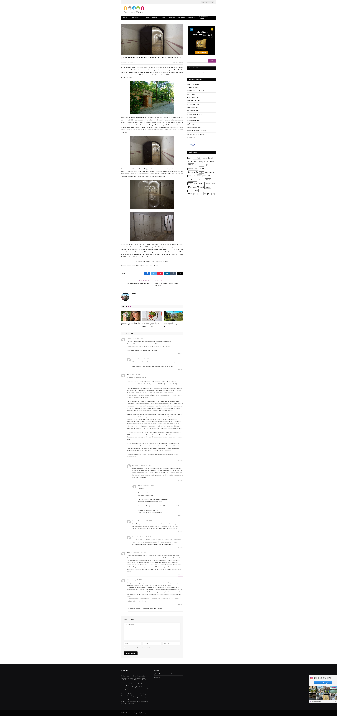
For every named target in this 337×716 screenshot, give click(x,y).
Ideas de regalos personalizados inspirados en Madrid (173, 325)
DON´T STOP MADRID (193, 84)
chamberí (206, 161)
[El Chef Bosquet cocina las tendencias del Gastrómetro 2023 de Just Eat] (152, 316)
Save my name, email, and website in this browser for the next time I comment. (148, 648)
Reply (180, 354)
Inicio (125, 18)
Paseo (213, 183)
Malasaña (201, 180)
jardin (204, 175)
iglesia (199, 175)
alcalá (189, 158)
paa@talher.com (165, 257)
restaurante (207, 190)
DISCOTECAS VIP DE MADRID (196, 134)
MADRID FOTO (191, 137)
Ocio (163, 18)
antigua (197, 158)
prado (189, 190)
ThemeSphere (145, 713)
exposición (190, 168)
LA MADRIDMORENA (193, 101)
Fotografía (193, 172)
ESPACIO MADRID (192, 107)
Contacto (157, 677)
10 (182, 57)
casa (195, 161)
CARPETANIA (191, 94)
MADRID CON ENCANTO (194, 114)
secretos (200, 193)
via (213, 193)
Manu (124, 62)
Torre (209, 193)
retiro (190, 193)
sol (205, 193)
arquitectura (204, 158)
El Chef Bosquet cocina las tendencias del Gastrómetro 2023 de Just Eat (151, 325)
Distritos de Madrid (203, 18)
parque (208, 183)
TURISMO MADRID (193, 87)
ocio (195, 183)
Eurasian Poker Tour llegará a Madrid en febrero (130, 324)
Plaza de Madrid (196, 187)
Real (201, 190)
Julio (128, 374)
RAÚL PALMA (191, 124)
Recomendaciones (178, 62)
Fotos (147, 18)
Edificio (197, 165)
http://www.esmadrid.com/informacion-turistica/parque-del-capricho (152, 544)
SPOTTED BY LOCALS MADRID (196, 131)
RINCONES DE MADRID (194, 127)
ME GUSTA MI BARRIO (193, 104)
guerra (189, 175)
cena (200, 161)
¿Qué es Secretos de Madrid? (163, 674)
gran (206, 172)
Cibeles (212, 161)
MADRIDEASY (191, 117)
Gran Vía (211, 172)
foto (201, 168)
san (195, 193)
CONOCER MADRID (193, 97)
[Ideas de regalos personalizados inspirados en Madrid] (173, 316)
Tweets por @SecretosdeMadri (196, 73)
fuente (201, 172)
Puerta (195, 191)
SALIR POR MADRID (193, 111)
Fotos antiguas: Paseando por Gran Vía (137, 283)
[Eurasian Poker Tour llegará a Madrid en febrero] (131, 316)
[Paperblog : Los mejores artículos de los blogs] (191, 145)
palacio (201, 183)
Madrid (192, 179)
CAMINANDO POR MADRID (195, 91)
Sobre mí (156, 670)
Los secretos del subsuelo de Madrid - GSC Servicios (147, 608)
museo (190, 183)
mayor (208, 180)
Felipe (196, 168)
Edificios (172, 18)
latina (209, 175)
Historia (155, 18)
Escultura (192, 18)
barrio (210, 158)
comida (190, 165)
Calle (190, 161)
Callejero (181, 18)
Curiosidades (136, 18)
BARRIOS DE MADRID (193, 121)
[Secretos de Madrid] (133, 9)
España (209, 165)
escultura (203, 165)
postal (208, 187)
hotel (194, 175)
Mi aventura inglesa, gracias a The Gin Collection (166, 284)
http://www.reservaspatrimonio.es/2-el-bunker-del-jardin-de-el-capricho (154, 366)
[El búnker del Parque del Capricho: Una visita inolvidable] (152, 39)
